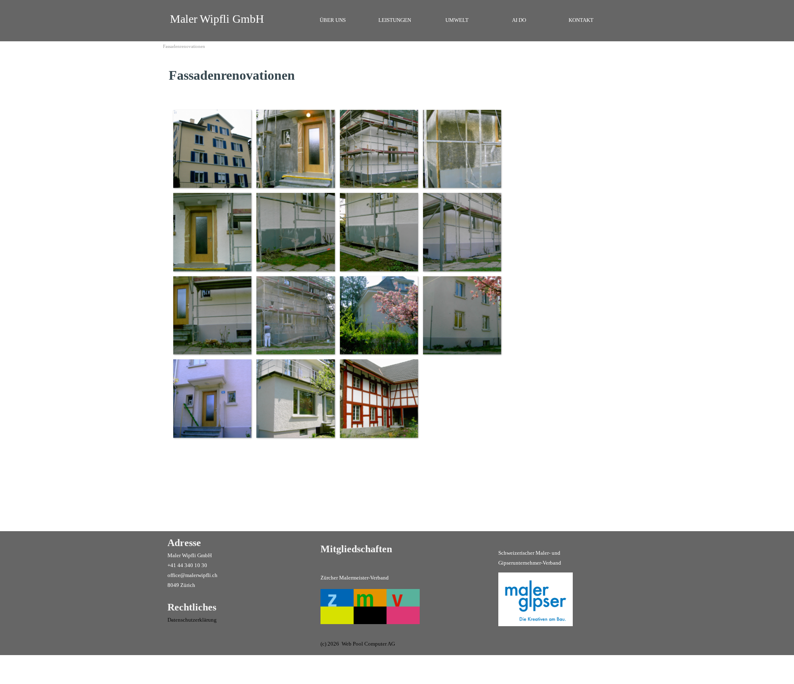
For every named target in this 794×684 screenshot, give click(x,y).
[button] (212, 148)
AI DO (519, 20)
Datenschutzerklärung (192, 620)
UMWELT (457, 20)
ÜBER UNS (333, 20)
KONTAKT (581, 20)
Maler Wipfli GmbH (217, 18)
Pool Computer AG (374, 644)
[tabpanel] (258, 75)
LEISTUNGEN (394, 20)
